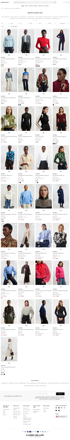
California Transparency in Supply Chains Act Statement (27, 418)
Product (24, 415)
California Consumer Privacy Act (27, 422)
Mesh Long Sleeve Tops (22, 18)
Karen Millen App (6, 409)
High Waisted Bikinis (22, 383)
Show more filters (14, 26)
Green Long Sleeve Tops (39, 16)
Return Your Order (16, 411)
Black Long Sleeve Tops (47, 18)
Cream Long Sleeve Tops (6, 16)
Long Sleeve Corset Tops (31, 18)
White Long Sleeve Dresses (32, 383)
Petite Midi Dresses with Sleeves (54, 383)
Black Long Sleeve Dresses (42, 383)
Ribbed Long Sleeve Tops (64, 16)
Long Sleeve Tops (7, 8)
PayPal (4, 411)
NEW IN (26, 5)
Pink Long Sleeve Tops (22, 16)
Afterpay (4, 414)
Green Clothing (43, 385)
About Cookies (26, 413)
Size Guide (15, 418)
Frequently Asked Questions (16, 408)
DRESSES (35, 5)
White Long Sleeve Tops (39, 18)
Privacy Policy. (57, 399)
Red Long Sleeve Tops (47, 16)
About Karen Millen (36, 409)
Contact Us (15, 416)
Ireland (44, 409)
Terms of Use (25, 411)
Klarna (4, 413)
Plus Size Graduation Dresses (29, 385)
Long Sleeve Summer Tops (56, 18)
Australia (44, 411)
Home (2, 8)
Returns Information (16, 414)
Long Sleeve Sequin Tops (14, 18)
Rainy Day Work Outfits (65, 383)
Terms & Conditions (26, 409)
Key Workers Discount (27, 424)
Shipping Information (17, 413)
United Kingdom (46, 408)
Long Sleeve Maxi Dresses (13, 383)
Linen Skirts (37, 385)
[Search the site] (55, 2)
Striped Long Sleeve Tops (15, 16)
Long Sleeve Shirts (4, 383)
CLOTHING (31, 5)
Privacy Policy (25, 408)
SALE (23, 5)
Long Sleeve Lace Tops (55, 16)
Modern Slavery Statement (36, 412)
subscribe (60, 393)
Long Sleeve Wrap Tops (31, 16)
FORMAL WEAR (41, 5)
